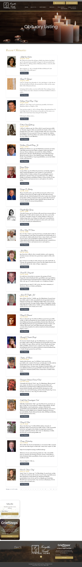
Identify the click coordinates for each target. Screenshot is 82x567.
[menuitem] (26, 7)
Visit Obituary (24, 73)
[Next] (56, 489)
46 (53, 489)
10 (45, 489)
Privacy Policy (35, 565)
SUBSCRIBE (9, 514)
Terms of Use (40, 565)
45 (50, 489)
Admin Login (46, 565)
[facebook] (41, 557)
